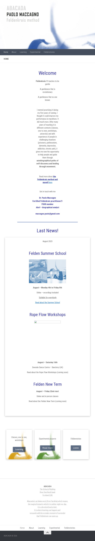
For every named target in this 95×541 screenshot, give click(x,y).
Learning (23, 52)
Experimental (35, 52)
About (14, 52)
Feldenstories (49, 52)
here (47, 179)
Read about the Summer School (47, 302)
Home (6, 52)
